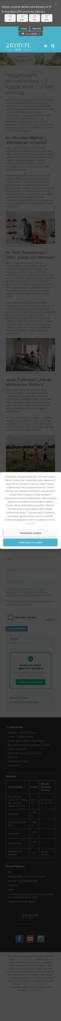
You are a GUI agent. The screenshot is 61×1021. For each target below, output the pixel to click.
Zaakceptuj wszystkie (30, 542)
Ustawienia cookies (30, 533)
